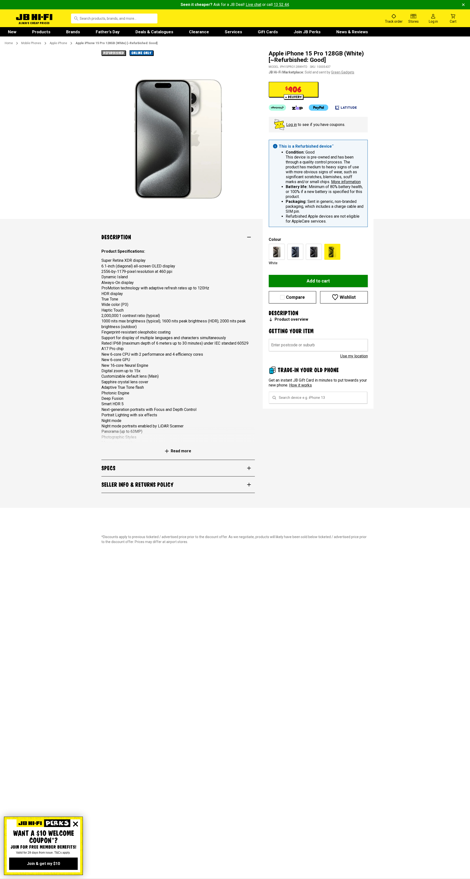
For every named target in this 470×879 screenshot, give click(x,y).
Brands (73, 31)
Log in (291, 124)
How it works (300, 385)
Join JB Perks (307, 31)
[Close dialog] (75, 824)
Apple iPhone (58, 43)
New (12, 31)
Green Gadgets (342, 72)
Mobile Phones (31, 43)
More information (346, 181)
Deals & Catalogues (154, 31)
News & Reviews (352, 31)
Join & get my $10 (43, 863)
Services (233, 31)
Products (41, 31)
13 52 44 (281, 4)
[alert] (318, 183)
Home (9, 43)
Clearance (199, 31)
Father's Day (108, 31)
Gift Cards (268, 31)
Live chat (253, 4)
